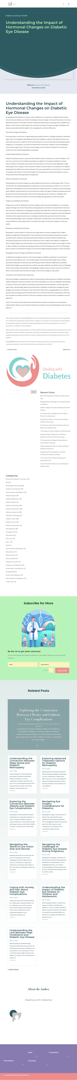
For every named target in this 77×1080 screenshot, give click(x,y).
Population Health (12, 562)
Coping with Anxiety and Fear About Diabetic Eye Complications (22, 890)
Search (34, 392)
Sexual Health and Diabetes (14, 578)
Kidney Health (10, 555)
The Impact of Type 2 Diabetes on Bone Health (55, 431)
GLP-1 (8, 542)
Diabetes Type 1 (11, 519)
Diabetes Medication (12, 499)
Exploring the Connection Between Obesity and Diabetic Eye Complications (38, 714)
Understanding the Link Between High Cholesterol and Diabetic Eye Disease (22, 933)
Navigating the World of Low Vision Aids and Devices (22, 846)
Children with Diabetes (13, 489)
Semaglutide (10, 572)
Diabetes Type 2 (11, 522)
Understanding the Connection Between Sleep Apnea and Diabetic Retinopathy (22, 763)
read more (12, 790)
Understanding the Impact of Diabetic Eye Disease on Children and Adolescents (53, 892)
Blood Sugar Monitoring (13, 486)
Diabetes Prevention (12, 505)
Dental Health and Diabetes (15, 492)
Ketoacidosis (10, 552)
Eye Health (9, 535)
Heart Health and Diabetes (14, 548)
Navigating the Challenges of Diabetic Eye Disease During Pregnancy (54, 847)
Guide (7, 545)
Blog (7, 482)
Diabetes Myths (11, 502)
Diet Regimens (10, 529)
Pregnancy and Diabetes (13, 565)
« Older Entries (13, 970)
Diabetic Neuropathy (12, 525)
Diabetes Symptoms (12, 512)
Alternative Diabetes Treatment (16, 479)
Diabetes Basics (11, 495)
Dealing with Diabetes (42, 85)
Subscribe (62, 670)
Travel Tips (9, 582)
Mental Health (10, 558)
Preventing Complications (14, 568)
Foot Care (9, 538)
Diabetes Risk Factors (13, 509)
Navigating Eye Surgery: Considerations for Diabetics (53, 805)
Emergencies (10, 532)
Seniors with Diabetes (13, 575)
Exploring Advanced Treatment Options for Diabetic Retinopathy (54, 762)
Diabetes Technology (12, 515)
